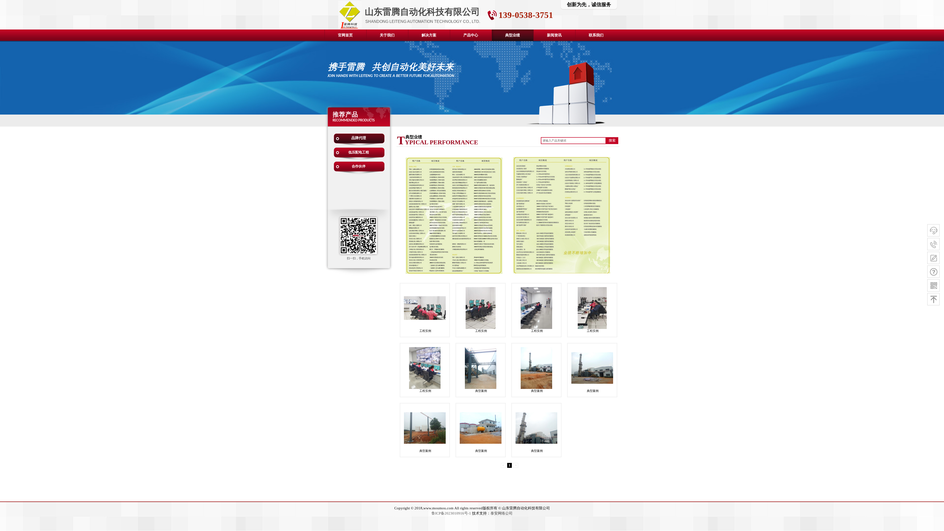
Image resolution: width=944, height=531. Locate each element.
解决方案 (429, 35)
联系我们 (596, 35)
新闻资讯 (554, 35)
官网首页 (345, 35)
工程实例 (425, 331)
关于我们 (387, 35)
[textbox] (573, 140)
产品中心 (470, 35)
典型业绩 (512, 35)
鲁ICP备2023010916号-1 (451, 513)
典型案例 (481, 391)
